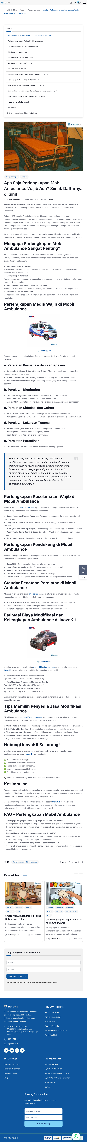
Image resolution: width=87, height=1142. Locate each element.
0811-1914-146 (13, 1039)
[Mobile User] (75, 3)
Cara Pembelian (10, 1073)
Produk (24, 177)
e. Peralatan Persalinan (16, 69)
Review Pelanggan (11, 1064)
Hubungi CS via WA (17, 976)
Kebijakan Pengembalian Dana (57, 1073)
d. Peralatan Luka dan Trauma (19, 63)
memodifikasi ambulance (44, 667)
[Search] (71, 2)
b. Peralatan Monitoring (16, 52)
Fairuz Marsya (14, 199)
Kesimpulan (11, 107)
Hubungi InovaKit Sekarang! (17, 102)
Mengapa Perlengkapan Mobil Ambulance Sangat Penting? (29, 35)
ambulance (33, 594)
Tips (18, 911)
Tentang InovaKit (51, 1064)
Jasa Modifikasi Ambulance (56, 1030)
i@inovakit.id (13, 1043)
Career (47, 1087)
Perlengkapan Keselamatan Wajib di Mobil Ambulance (27, 74)
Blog (6, 1078)
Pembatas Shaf (51, 1035)
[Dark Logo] (5, 2)
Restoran (10, 911)
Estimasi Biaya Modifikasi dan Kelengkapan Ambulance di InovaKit (31, 91)
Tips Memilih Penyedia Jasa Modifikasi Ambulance (25, 96)
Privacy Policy (50, 1082)
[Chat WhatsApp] (76, 1136)
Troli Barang (50, 1021)
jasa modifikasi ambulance (31, 717)
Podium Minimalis (52, 1026)
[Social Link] (6, 1050)
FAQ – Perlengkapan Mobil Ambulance (21, 113)
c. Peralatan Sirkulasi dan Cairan (19, 58)
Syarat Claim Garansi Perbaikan (57, 1078)
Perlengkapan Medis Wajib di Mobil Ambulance (24, 41)
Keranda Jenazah (52, 1012)
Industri (9, 908)
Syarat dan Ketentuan (53, 1069)
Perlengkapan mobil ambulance (25, 862)
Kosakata (59, 908)
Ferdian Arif (14, 935)
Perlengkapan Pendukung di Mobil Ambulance (24, 80)
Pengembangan (12, 177)
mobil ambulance (27, 507)
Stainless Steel (71, 911)
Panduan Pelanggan (12, 1069)
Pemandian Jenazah (53, 1017)
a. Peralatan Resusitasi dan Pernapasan (22, 46)
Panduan (19, 908)
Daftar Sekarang (43, 1124)
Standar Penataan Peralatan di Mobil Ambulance (25, 85)
